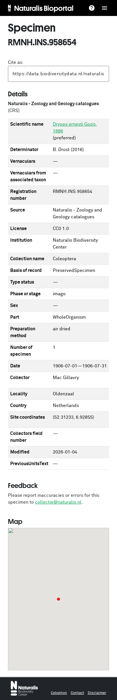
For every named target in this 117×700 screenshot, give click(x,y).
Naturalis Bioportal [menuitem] (44, 8)
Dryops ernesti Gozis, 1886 (75, 127)
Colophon (59, 693)
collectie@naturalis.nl (58, 502)
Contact (77, 693)
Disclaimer (97, 693)
